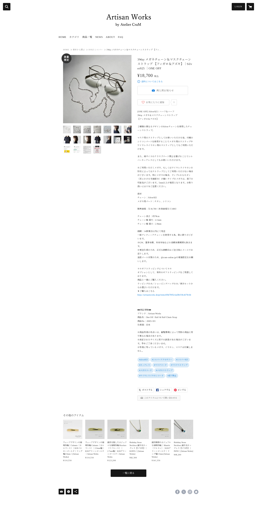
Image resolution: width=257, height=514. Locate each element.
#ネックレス (144, 365)
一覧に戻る (128, 473)
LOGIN (238, 6)
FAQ (120, 37)
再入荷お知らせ (165, 90)
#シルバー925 (182, 360)
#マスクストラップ (179, 365)
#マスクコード (160, 365)
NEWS (99, 37)
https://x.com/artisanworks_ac (183, 492)
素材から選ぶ (79, 50)
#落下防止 (172, 376)
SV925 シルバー (95, 50)
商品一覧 (87, 37)
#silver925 (143, 360)
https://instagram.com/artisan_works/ (190, 492)
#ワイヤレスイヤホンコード (151, 376)
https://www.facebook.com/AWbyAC (177, 492)
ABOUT (110, 37)
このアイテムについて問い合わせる (160, 398)
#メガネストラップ (164, 370)
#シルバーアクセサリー (162, 360)
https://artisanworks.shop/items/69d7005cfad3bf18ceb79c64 (164, 295)
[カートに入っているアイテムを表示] (250, 6)
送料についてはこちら (152, 81)
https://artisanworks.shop (196, 492)
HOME (62, 37)
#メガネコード (145, 370)
